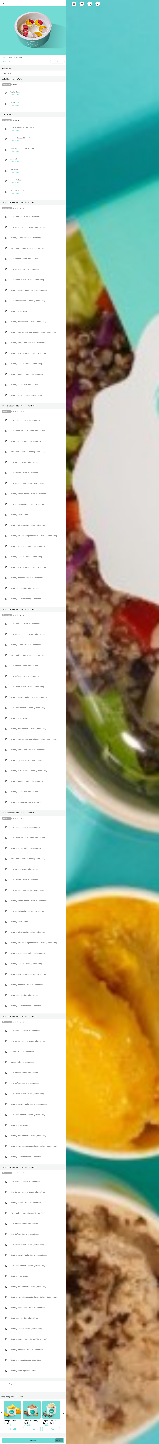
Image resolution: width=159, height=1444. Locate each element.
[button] (33, 79)
